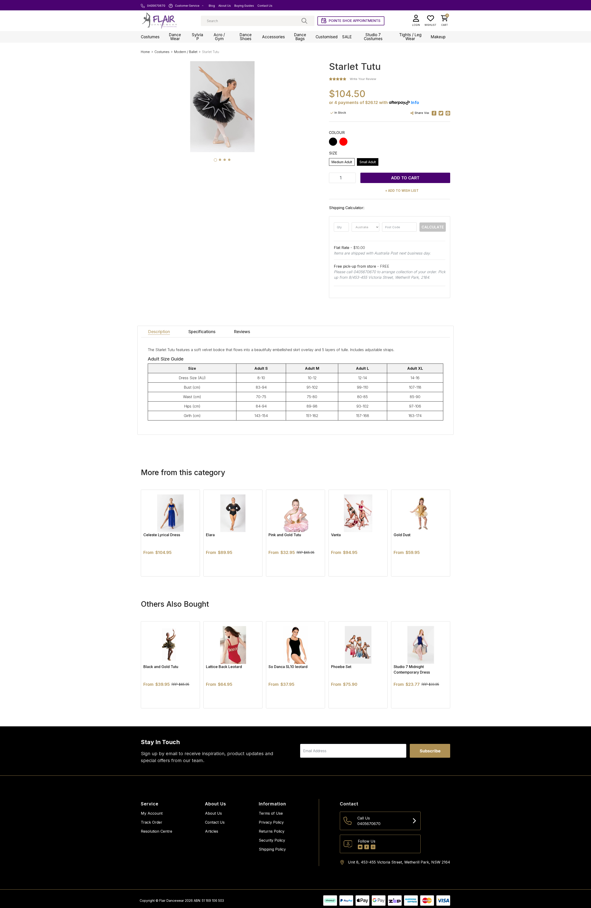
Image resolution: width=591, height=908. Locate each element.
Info (415, 102)
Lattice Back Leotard (224, 666)
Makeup (438, 37)
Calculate (433, 227)
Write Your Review (363, 79)
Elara (210, 534)
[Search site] (304, 21)
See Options (170, 576)
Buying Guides (244, 5)
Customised (327, 37)
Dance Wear (175, 37)
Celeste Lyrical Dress (161, 534)
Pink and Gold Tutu (284, 534)
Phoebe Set (341, 666)
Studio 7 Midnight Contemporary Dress (412, 669)
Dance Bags (300, 37)
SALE (347, 37)
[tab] (215, 160)
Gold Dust (402, 534)
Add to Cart (405, 177)
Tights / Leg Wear (410, 37)
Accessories (273, 37)
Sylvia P (197, 37)
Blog (212, 5)
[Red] (343, 142)
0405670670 (155, 5)
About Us (224, 5)
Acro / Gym (219, 37)
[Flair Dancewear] (159, 21)
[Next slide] (438, 533)
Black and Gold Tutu (160, 666)
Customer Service (187, 5)
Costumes (150, 37)
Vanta (336, 534)
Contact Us (264, 5)
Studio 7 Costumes (373, 37)
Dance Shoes (246, 37)
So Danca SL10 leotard (288, 666)
